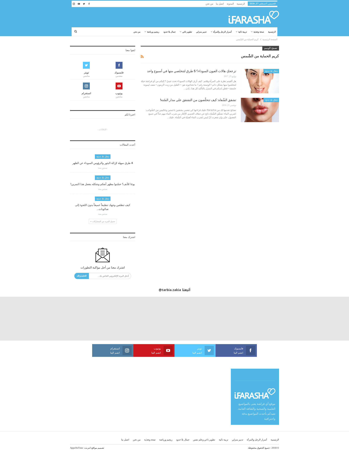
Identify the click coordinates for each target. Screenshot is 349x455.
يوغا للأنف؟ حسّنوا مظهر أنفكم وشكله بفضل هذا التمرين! (103, 184)
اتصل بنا (220, 3)
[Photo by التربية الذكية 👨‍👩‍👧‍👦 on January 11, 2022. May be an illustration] (327, 318)
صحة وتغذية (259, 32)
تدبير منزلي (201, 32)
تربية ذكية (242, 32)
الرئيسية (241, 3)
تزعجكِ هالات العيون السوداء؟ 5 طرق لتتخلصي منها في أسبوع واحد (191, 71)
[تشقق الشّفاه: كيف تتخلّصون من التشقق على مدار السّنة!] (260, 110)
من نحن (209, 3)
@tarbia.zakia (170, 290)
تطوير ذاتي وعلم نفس (204, 439)
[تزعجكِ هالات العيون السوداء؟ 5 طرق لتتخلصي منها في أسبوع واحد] (260, 81)
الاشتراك (82, 276)
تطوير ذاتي (187, 32)
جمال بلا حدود (169, 32)
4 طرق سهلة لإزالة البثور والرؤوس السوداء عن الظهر (102, 163)
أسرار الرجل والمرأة (222, 32)
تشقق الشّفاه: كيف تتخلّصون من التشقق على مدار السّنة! (198, 100)
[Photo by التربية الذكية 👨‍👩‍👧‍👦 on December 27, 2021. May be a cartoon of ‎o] (65, 318)
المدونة (230, 3)
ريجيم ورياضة (153, 32)
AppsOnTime (76, 447)
